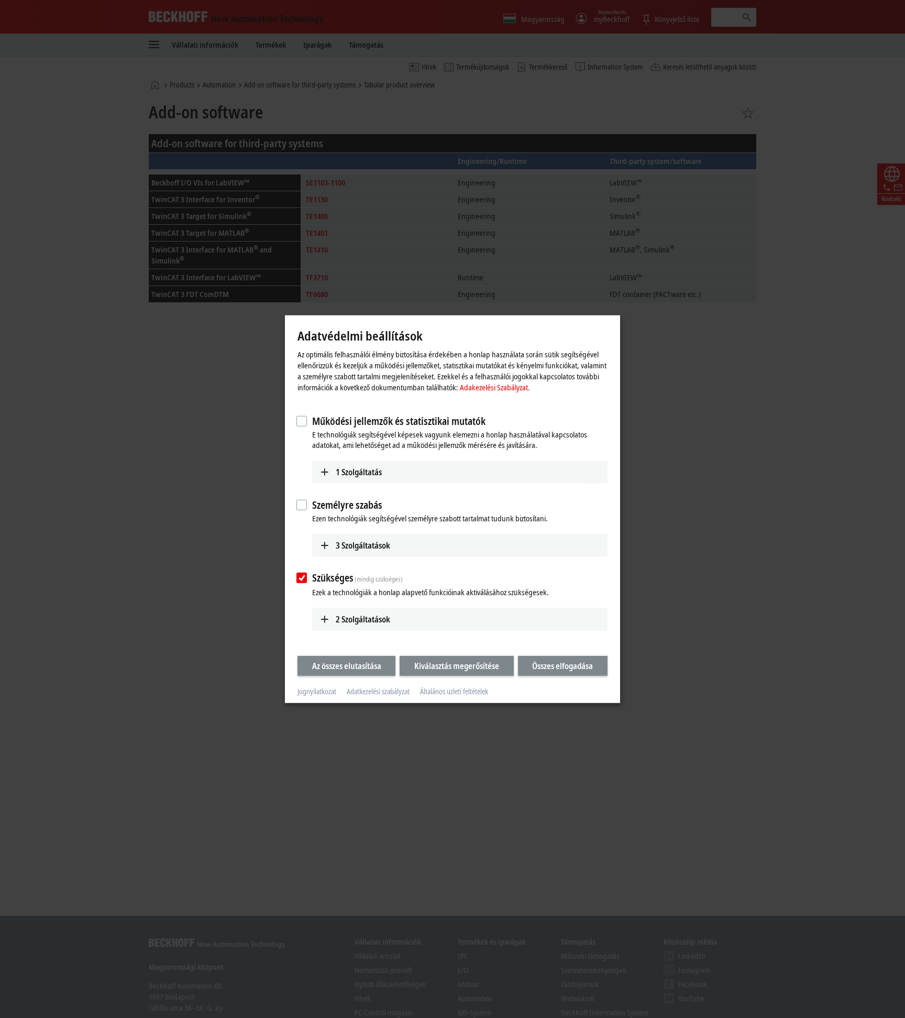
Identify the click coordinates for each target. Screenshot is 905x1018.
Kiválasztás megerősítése (456, 666)
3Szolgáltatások (363, 545)
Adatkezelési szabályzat (378, 691)
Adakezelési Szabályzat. (495, 387)
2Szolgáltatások (363, 619)
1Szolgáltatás (359, 472)
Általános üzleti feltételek (454, 691)
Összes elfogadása (562, 666)
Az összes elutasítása (346, 666)
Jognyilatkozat (316, 691)
